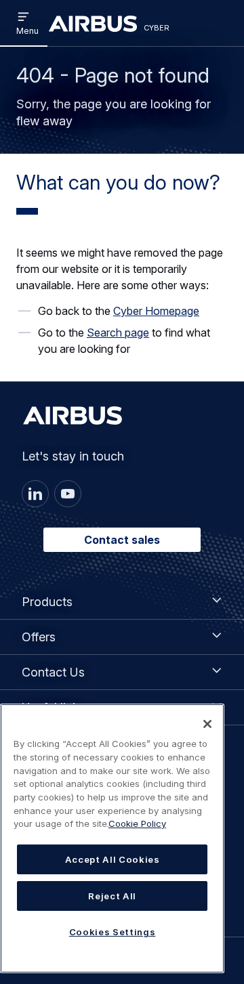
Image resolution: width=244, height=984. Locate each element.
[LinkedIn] (35, 493)
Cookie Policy (137, 823)
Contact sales (122, 540)
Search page (118, 332)
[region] (112, 838)
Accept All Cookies (112, 859)
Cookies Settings (112, 931)
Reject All (112, 896)
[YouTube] (67, 493)
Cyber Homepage (156, 311)
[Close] (207, 724)
